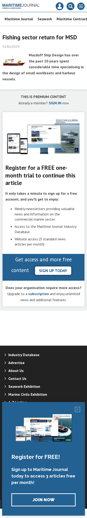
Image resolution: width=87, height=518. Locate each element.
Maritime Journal (19, 19)
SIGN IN (55, 103)
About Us (16, 370)
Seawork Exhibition (24, 386)
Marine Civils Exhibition (27, 394)
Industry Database (23, 354)
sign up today (53, 270)
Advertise (16, 362)
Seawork (45, 19)
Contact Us (17, 378)
